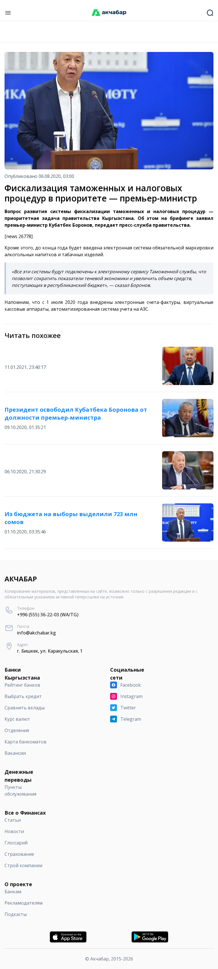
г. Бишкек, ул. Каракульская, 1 (50, 651)
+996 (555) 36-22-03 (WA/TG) (47, 614)
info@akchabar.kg (36, 633)
